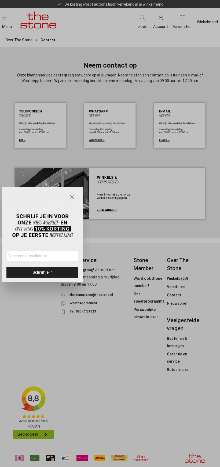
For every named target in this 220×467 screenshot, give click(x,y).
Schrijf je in (42, 272)
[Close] (72, 197)
